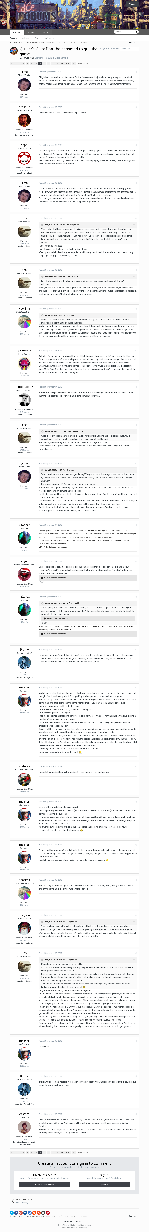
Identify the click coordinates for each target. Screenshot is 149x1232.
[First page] (12, 63)
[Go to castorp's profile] (24, 1127)
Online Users (49, 38)
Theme (67, 1221)
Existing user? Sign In (112, 4)
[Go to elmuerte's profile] (24, 120)
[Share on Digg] (25, 1213)
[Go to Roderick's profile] (24, 779)
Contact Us (80, 1221)
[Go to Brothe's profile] (24, 662)
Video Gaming (61, 58)
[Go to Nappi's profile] (24, 158)
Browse (16, 32)
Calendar (26, 38)
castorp (24, 1114)
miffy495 (24, 561)
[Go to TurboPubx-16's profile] (24, 399)
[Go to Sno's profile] (24, 231)
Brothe (24, 649)
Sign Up (132, 4)
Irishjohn (24, 915)
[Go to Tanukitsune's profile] (14, 51)
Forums (13, 38)
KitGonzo (24, 525)
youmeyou (24, 350)
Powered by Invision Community (74, 1228)
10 (62, 63)
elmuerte (24, 107)
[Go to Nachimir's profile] (24, 321)
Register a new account (44, 1185)
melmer (24, 687)
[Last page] (74, 63)
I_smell (24, 71)
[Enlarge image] (80, 752)
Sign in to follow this (110, 48)
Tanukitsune (28, 58)
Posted (50, 72)
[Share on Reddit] (34, 1213)
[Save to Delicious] (30, 1213)
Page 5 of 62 (83, 63)
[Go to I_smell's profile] (24, 84)
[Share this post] (136, 72)
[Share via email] (43, 1213)
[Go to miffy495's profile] (24, 574)
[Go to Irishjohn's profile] (24, 928)
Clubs (45, 32)
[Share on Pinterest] (48, 1213)
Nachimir (24, 308)
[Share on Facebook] (16, 1213)
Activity (31, 32)
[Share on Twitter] (12, 1213)
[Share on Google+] (21, 1213)
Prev (17, 63)
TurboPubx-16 (24, 387)
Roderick (24, 766)
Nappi (24, 145)
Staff (37, 38)
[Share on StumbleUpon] (39, 1213)
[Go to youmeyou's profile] (24, 363)
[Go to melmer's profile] (24, 700)
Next (68, 63)
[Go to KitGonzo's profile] (24, 538)
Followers (126, 49)
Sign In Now (104, 1185)
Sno (24, 218)
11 (136, 49)
